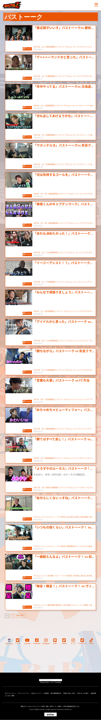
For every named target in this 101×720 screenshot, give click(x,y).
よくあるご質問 (9, 695)
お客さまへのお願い (83, 693)
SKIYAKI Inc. (68, 709)
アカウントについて (23, 693)
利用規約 (46, 693)
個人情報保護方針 (56, 693)
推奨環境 (93, 693)
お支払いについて (36, 693)
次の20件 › (20, 616)
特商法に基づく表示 (69, 693)
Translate (57, 682)
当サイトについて (10, 693)
